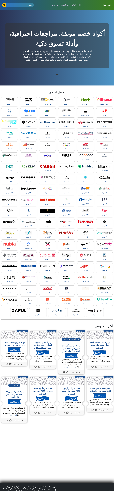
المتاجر (73, 5)
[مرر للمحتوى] (57, 74)
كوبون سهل (107, 5)
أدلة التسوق (65, 5)
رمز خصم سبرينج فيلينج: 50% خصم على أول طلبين (100, 389)
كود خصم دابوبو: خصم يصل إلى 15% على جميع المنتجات (43, 391)
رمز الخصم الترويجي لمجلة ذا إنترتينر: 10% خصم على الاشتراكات (43, 345)
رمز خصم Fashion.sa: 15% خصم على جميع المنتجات (100, 345)
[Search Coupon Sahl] (4, 5)
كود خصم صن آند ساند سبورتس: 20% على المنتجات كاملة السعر (71, 348)
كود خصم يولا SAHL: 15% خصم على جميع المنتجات (14, 343)
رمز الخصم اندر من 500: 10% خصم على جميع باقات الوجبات (14, 394)
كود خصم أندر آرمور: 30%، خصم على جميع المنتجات (71, 391)
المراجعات (55, 5)
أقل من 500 (13, 415)
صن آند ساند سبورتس (70, 367)
